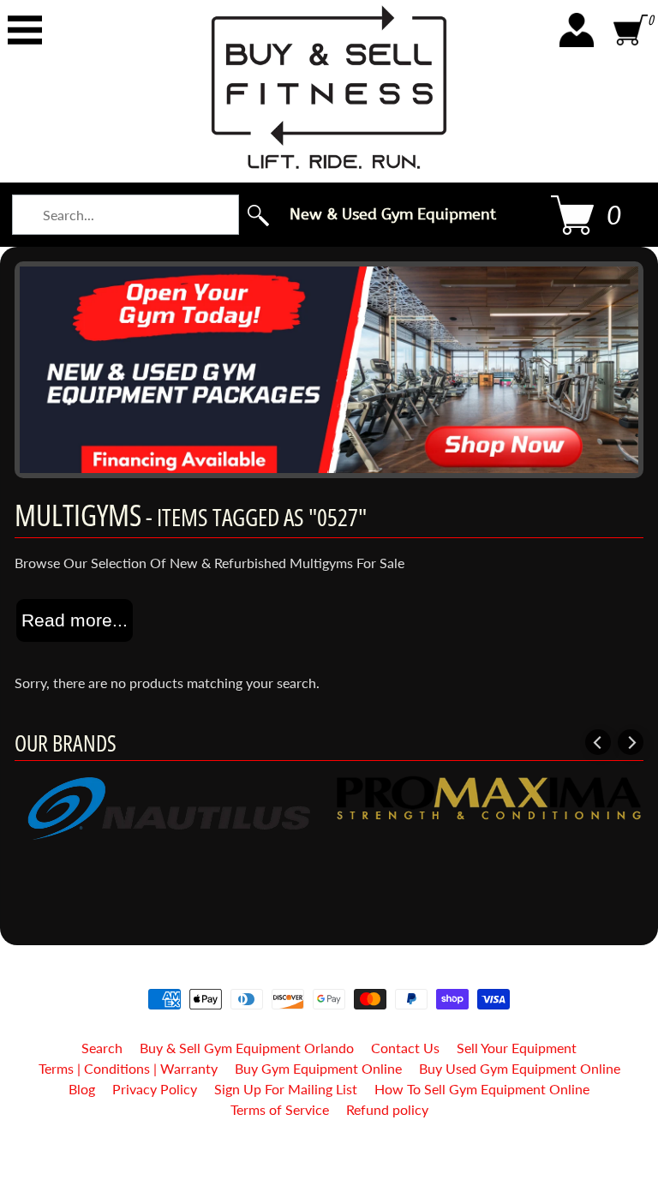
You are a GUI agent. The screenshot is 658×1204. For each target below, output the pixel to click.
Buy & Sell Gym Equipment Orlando (247, 1047)
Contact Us (405, 1047)
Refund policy (387, 1109)
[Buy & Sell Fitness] (329, 87)
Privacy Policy (154, 1089)
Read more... (74, 620)
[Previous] (598, 742)
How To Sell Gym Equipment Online (481, 1089)
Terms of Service (279, 1109)
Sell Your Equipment (517, 1047)
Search (102, 1047)
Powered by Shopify (329, 1168)
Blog (82, 1089)
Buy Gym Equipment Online (318, 1068)
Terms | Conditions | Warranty (128, 1068)
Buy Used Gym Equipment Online (519, 1068)
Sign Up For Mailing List (285, 1089)
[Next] (630, 742)
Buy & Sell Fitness (322, 1153)
